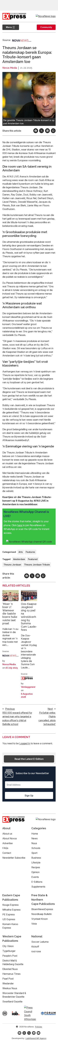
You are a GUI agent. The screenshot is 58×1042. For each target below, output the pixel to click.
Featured (32, 559)
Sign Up (29, 795)
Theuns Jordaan (12, 564)
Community (46, 27)
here (20, 525)
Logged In (24, 743)
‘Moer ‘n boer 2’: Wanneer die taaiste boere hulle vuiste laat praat (9, 613)
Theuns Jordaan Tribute (37, 564)
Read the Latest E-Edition (29, 758)
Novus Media (9, 67)
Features (30, 552)
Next (50, 708)
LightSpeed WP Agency (36, 1038)
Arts (21, 552)
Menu (7, 27)
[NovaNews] (21, 40)
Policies (38, 1027)
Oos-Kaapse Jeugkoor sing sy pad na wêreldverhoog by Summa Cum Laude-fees (29, 617)
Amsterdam (19, 559)
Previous (10, 708)
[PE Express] (27, 678)
